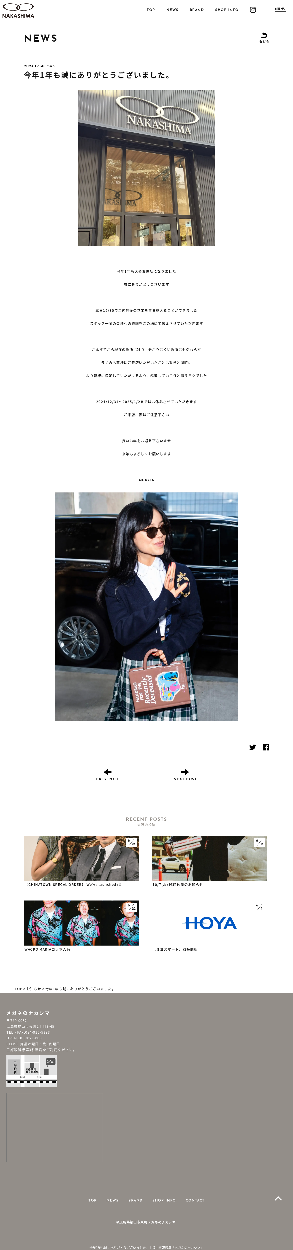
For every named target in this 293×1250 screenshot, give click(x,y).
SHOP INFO (227, 10)
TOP (151, 10)
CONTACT (195, 1200)
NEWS (172, 10)
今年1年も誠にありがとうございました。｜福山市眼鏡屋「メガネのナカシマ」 (146, 1247)
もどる (264, 41)
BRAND (197, 10)
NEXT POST (185, 779)
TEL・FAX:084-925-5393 (28, 1032)
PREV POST (107, 779)
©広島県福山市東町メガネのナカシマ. (146, 1222)
